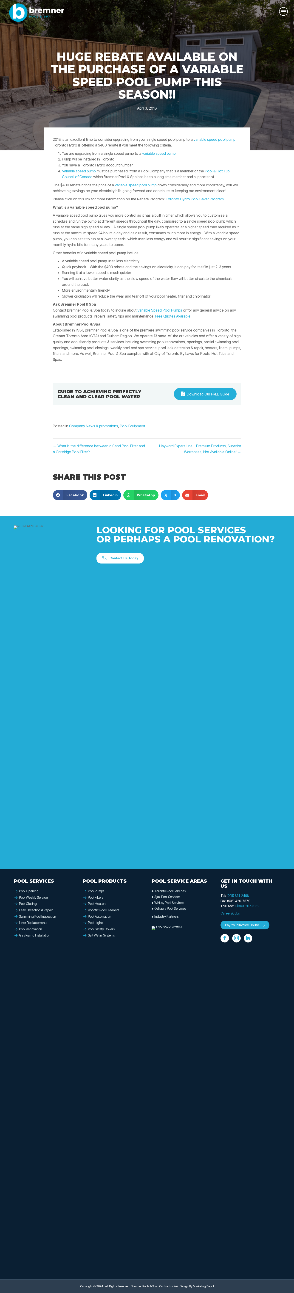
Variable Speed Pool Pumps (159, 310)
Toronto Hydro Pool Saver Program (195, 199)
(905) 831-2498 (238, 896)
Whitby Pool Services (168, 903)
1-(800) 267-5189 (247, 906)
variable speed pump (159, 153)
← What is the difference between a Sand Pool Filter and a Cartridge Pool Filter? (99, 449)
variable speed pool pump (214, 139)
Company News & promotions (93, 426)
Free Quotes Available (172, 316)
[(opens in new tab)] (169, 1097)
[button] (120, 558)
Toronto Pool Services (169, 891)
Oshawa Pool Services (169, 908)
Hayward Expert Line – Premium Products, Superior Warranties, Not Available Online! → (200, 449)
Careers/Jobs (230, 913)
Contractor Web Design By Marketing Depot (186, 1286)
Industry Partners (165, 916)
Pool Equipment (132, 426)
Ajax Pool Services (166, 897)
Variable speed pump (79, 171)
